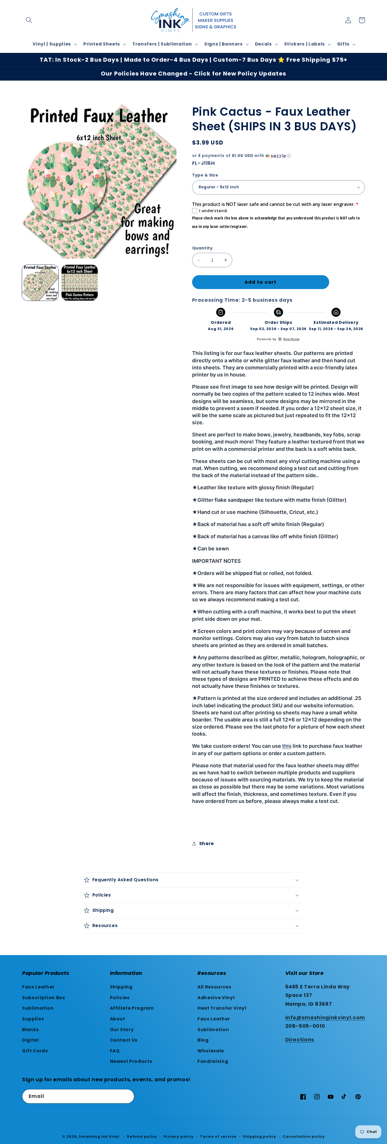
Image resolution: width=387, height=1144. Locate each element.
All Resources (214, 987)
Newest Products (131, 1061)
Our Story (122, 1030)
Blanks (30, 1030)
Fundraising (212, 1061)
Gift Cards (35, 1051)
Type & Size (205, 175)
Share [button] (206, 843)
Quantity (202, 248)
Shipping (121, 987)
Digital (30, 1040)
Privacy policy (178, 1136)
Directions (299, 1039)
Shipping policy (259, 1136)
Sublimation (38, 1008)
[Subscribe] (127, 1096)
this (287, 746)
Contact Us (124, 1040)
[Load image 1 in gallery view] (40, 283)
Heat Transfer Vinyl (221, 1008)
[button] (29, 20)
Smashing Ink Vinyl (99, 1136)
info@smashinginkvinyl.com (325, 1017)
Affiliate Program (132, 1008)
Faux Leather (38, 987)
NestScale (291, 339)
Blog (203, 1040)
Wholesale (210, 1051)
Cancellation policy (303, 1136)
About (117, 1019)
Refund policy (142, 1136)
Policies (120, 998)
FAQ (115, 1051)
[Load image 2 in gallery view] (79, 283)
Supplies (33, 1019)
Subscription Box (43, 998)
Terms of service (218, 1136)
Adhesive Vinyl (216, 998)
